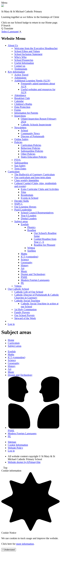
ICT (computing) (29, 256)
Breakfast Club (22, 98)
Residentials (27, 195)
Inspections (20, 115)
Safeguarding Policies (32, 151)
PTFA (17, 159)
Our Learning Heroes (25, 206)
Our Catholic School (18, 289)
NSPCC (18, 203)
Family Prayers (22, 312)
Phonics (31, 227)
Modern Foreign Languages (35, 280)
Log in (11, 324)
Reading (31, 230)
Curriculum (14, 171)
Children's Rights (23, 104)
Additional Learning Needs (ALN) (32, 80)
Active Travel (21, 74)
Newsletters (20, 127)
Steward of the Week (25, 318)
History (24, 265)
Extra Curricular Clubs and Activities (40, 189)
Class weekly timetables (26, 180)
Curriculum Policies (31, 145)
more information (25, 543)
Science (25, 259)
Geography (26, 262)
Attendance (20, 95)
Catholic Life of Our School (28, 291)
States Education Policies (34, 156)
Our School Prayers (24, 315)
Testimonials (20, 68)
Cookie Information (18, 444)
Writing (31, 247)
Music (24, 271)
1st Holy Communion (25, 309)
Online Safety (21, 139)
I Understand (9, 549)
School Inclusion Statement (28, 54)
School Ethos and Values (27, 51)
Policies (18, 142)
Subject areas (21, 221)
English (25, 224)
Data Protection (22, 107)
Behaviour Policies (30, 148)
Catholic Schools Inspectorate (36, 124)
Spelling (31, 250)
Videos (17, 286)
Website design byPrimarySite (24, 462)
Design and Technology (33, 274)
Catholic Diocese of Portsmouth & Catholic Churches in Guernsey (36, 296)
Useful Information (24, 63)
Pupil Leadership (23, 209)
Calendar (19, 101)
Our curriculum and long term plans (32, 177)
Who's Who (20, 57)
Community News (30, 133)
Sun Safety (20, 165)
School (24, 130)
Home (11, 340)
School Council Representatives (37, 212)
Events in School (29, 198)
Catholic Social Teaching (27, 300)
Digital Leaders (29, 218)
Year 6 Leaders (28, 215)
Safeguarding (21, 162)
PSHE (24, 277)
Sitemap (12, 442)
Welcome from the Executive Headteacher (36, 48)
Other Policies (28, 154)
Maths (24, 253)
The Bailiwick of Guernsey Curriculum (34, 174)
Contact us (19, 66)
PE (22, 283)
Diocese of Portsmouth (32, 136)
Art (22, 268)
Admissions (20, 77)
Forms (17, 110)
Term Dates (20, 168)
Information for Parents (26, 112)
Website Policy (15, 447)
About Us (13, 45)
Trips (23, 192)
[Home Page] (2, 6)
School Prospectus (23, 60)
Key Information (16, 71)
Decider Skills (21, 201)
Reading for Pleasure (44, 245)
